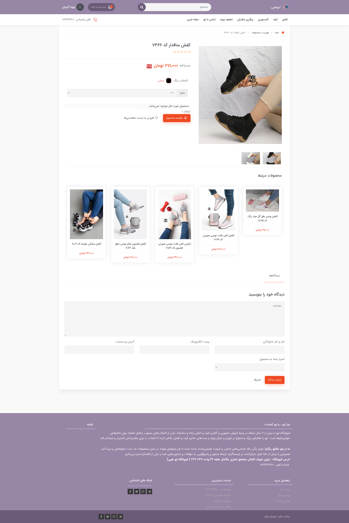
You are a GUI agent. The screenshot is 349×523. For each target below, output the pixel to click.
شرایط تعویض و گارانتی (217, 495)
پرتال (266, 516)
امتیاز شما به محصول (271, 359)
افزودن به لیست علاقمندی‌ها (139, 118)
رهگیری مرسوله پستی (218, 507)
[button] (101, 7)
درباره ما (285, 489)
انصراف (257, 380)
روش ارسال (283, 495)
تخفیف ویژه (226, 19)
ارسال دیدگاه (274, 380)
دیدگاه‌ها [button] (274, 275)
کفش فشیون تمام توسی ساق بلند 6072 (130, 246)
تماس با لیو (209, 19)
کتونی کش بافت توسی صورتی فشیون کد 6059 (174, 246)
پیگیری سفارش (245, 19)
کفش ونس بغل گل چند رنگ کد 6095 (263, 218)
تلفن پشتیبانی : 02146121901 (76, 19)
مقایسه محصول (174, 118)
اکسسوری (263, 19)
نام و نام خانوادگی (273, 341)
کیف (275, 19)
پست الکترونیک (199, 341)
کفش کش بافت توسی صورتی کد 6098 (218, 237)
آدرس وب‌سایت (125, 341)
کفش (285, 19)
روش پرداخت (282, 501)
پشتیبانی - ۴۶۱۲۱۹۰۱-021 (218, 489)
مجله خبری (193, 19)
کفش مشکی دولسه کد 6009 (86, 244)
